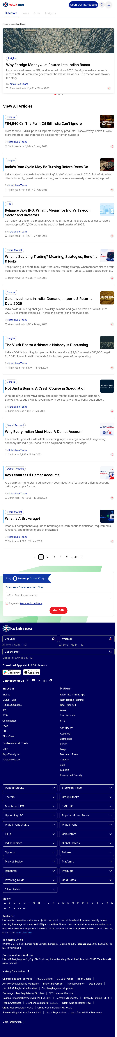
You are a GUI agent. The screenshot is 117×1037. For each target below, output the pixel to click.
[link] (30, 639)
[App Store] (32, 672)
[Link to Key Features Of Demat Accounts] (58, 483)
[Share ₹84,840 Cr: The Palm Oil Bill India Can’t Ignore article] (112, 146)
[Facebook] (50, 680)
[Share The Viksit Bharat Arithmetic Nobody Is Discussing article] (112, 368)
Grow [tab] (37, 13)
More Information (12, 1022)
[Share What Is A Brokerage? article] (112, 541)
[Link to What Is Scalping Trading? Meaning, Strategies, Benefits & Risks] (58, 263)
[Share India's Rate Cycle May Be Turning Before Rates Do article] (112, 190)
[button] (83, 4)
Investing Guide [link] (18, 24)
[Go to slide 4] (59, 94)
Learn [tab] (25, 13)
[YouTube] (33, 680)
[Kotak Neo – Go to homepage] (13, 4)
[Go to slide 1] (55, 94)
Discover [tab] (11, 13)
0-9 (19, 908)
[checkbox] (7, 603)
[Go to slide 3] (58, 94)
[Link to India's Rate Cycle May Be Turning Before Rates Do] (58, 175)
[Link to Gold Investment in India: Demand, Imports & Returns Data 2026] (58, 308)
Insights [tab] (50, 13)
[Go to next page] (82, 557)
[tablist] (57, 13)
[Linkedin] (44, 680)
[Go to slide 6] (62, 94)
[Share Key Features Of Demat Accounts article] (112, 498)
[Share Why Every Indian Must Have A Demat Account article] (112, 454)
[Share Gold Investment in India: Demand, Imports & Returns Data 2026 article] (112, 324)
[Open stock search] (102, 5)
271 (76, 556)
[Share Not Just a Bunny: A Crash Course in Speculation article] (112, 411)
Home (5, 24)
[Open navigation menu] (109, 5)
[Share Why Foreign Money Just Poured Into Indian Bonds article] (109, 88)
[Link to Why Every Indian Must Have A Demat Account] (58, 439)
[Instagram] (39, 680)
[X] (27, 680)
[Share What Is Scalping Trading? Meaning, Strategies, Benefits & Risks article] (112, 278)
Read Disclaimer (24, 932)
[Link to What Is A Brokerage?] (58, 526)
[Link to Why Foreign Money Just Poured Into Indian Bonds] (58, 73)
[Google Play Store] (11, 672)
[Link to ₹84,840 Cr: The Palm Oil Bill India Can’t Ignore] (58, 131)
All (24, 908)
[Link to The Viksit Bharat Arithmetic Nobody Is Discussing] (58, 353)
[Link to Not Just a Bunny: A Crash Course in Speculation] (58, 396)
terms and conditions (31, 603)
